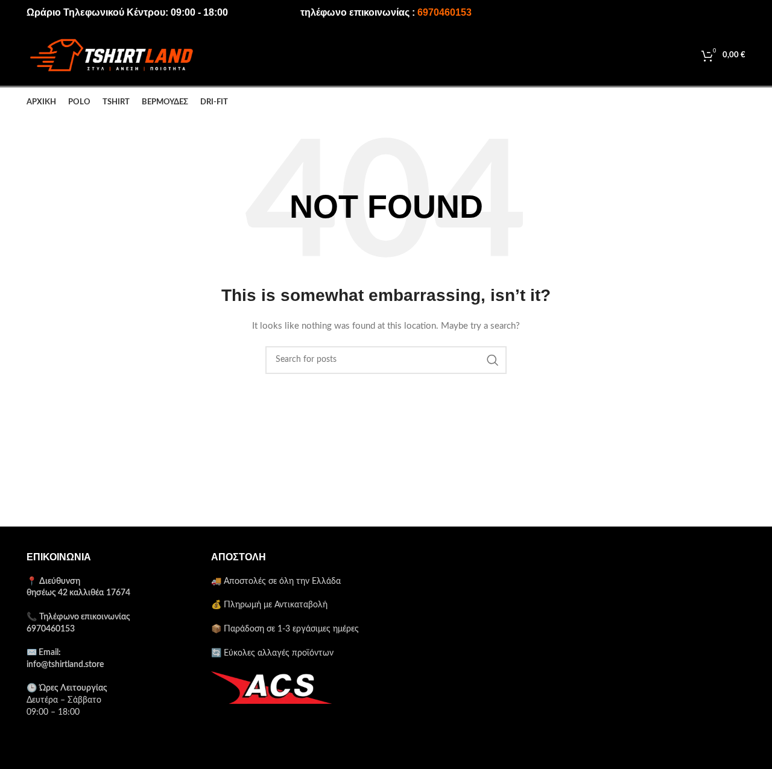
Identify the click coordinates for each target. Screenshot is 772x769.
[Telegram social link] (736, 13)
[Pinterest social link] (702, 13)
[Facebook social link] (669, 13)
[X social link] (685, 13)
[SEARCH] (493, 360)
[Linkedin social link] (719, 13)
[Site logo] (111, 55)
